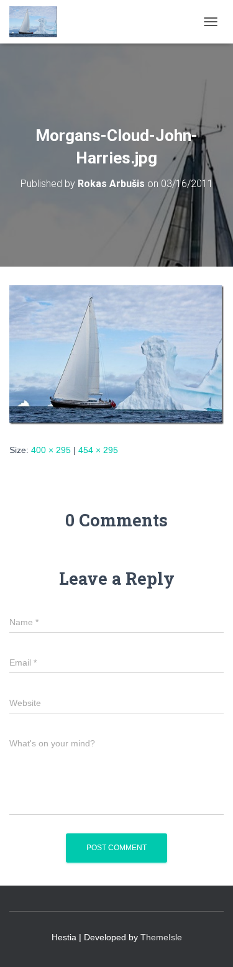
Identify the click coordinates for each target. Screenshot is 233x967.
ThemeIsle (161, 937)
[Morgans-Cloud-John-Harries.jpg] (116, 354)
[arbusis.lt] (37, 21)
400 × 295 (51, 450)
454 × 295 (98, 450)
